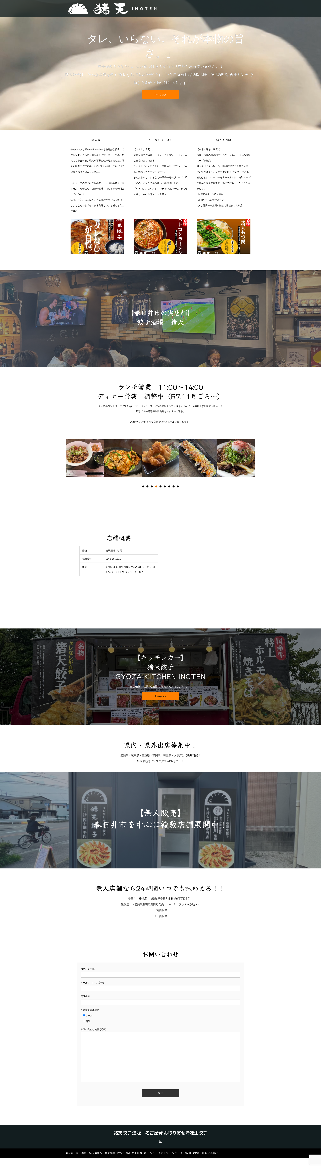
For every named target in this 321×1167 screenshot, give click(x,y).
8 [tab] (174, 486)
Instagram (160, 696)
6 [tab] (165, 486)
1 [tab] (143, 486)
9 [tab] (178, 486)
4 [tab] (156, 486)
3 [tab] (152, 486)
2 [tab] (147, 486)
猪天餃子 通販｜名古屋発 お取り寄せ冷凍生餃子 (160, 1132)
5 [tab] (160, 486)
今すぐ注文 (160, 94)
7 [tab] (169, 486)
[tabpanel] (85, 458)
